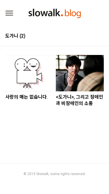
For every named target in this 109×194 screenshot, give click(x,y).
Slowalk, (42, 174)
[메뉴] (9, 13)
